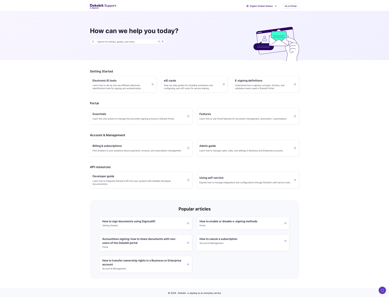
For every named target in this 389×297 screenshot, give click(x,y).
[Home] (103, 6)
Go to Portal (290, 6)
